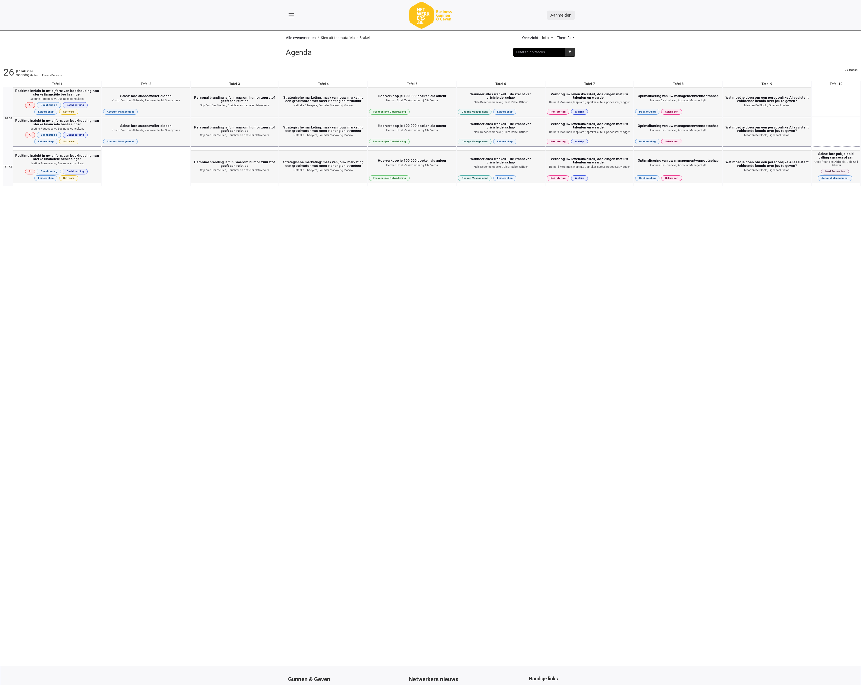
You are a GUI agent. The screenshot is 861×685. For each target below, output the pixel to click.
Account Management (120, 111)
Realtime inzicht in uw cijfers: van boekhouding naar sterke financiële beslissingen (57, 92)
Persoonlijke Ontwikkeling (389, 111)
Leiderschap (46, 111)
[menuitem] (530, 38)
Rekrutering (557, 111)
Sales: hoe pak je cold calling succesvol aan (836, 155)
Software (68, 111)
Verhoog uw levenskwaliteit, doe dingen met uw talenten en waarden (589, 96)
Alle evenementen (301, 37)
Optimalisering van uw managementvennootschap (678, 96)
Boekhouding (49, 105)
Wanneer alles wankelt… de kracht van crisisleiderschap (500, 96)
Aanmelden (560, 15)
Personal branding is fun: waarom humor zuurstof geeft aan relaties (234, 99)
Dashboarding (75, 105)
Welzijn (579, 111)
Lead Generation (835, 171)
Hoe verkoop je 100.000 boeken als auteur (412, 96)
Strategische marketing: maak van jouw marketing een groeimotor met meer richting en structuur (323, 99)
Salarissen (671, 111)
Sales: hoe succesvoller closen (146, 96)
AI (30, 105)
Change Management (475, 111)
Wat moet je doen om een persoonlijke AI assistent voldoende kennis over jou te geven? (767, 99)
